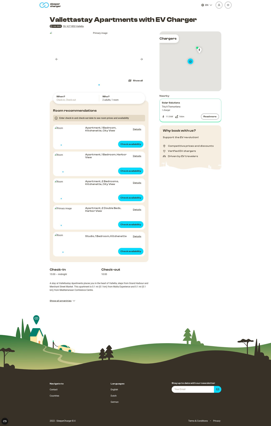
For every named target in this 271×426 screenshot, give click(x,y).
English (114, 389)
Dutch (114, 395)
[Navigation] (228, 5)
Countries (54, 395)
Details (137, 129)
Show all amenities (60, 301)
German (115, 402)
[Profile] (219, 5)
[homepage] (51, 5)
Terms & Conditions (198, 421)
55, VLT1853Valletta (73, 26)
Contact (53, 389)
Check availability (130, 144)
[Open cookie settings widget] (4, 421)
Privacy (216, 421)
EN (206, 5)
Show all (138, 80)
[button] (190, 110)
